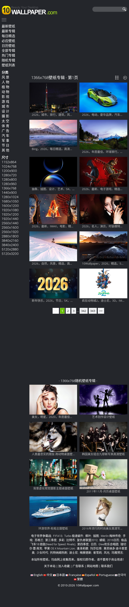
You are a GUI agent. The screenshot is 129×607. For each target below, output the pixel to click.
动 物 (5, 92)
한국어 (122, 575)
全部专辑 (8, 50)
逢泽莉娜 (82, 548)
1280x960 (9, 184)
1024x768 (9, 166)
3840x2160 (10, 240)
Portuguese (106, 575)
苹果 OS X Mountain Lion (59, 548)
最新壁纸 (8, 26)
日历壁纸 (8, 45)
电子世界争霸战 (41, 536)
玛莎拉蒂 (96, 548)
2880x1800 (10, 236)
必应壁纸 (8, 41)
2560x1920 (10, 232)
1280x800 (9, 179)
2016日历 (113, 540)
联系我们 (107, 566)
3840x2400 (10, 245)
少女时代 (42, 552)
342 (83, 311)
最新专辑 (8, 31)
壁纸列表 (8, 65)
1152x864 (9, 162)
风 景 (5, 77)
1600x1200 (10, 205)
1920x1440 (10, 218)
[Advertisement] (78, 46)
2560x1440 (10, 223)
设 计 (5, 111)
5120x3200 (10, 253)
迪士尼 (73, 552)
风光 (107, 552)
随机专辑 (8, 60)
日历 (93, 544)
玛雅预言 (117, 552)
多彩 (61, 540)
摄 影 (5, 116)
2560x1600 (10, 227)
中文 (49, 575)
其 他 (5, 150)
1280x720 (9, 175)
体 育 (5, 126)
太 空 (5, 121)
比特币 (70, 540)
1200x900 (9, 170)
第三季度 (51, 540)
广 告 (5, 131)
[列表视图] (117, 78)
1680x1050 (10, 201)
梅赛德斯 (85, 552)
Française (75, 575)
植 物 (5, 87)
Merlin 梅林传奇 (111, 536)
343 (92, 311)
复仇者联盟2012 (87, 540)
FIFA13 (57, 536)
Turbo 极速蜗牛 (73, 536)
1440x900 (9, 192)
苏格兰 (39, 540)
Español (90, 575)
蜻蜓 (102, 540)
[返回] (125, 78)
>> (101, 311)
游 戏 (5, 101)
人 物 (5, 82)
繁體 (80, 579)
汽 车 (5, 135)
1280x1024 (10, 197)
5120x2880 (10, 249)
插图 (96, 536)
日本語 (60, 575)
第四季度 (83, 544)
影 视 (5, 96)
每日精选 (8, 36)
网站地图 (92, 566)
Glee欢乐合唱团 (108, 544)
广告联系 (78, 566)
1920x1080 (10, 210)
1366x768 (9, 188)
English (38, 575)
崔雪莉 (97, 552)
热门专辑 (8, 55)
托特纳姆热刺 (58, 552)
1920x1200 (10, 214)
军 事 (5, 140)
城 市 (5, 106)
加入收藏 (64, 566)
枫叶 (88, 536)
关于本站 (49, 566)
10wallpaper (31, 9)
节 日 (5, 145)
